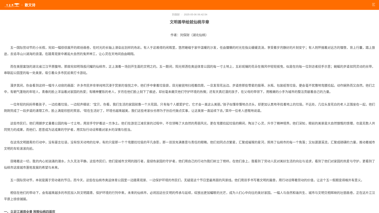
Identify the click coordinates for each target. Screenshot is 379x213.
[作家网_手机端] (12, 5)
